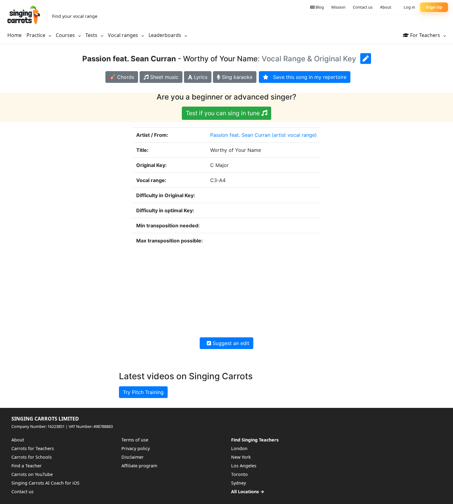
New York (241, 457)
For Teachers (425, 35)
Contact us (363, 7)
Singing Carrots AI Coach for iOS (45, 483)
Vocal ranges (123, 35)
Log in (409, 7)
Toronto (239, 474)
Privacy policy (135, 448)
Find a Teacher (26, 466)
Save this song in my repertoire (307, 77)
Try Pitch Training (143, 392)
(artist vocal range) (294, 135)
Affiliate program (139, 466)
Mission (338, 7)
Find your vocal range (74, 16)
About (385, 7)
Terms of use (134, 440)
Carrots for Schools (31, 457)
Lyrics (199, 77)
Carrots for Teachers (32, 448)
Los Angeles (243, 466)
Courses (66, 35)
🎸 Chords (121, 77)
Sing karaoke (236, 77)
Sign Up (434, 7)
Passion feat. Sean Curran (240, 135)
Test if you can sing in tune (223, 113)
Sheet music (163, 77)
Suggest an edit (230, 343)
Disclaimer (132, 457)
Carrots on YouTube (32, 474)
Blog (319, 7)
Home (14, 35)
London (239, 448)
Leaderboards (165, 35)
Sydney (238, 483)
